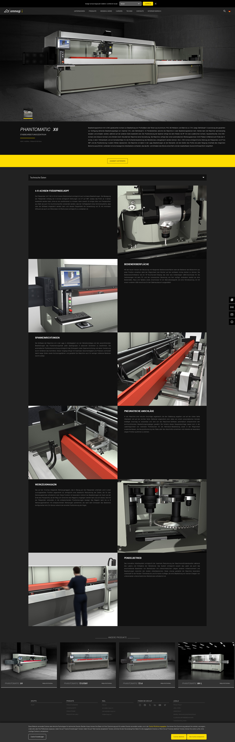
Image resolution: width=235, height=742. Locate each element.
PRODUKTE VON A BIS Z (72, 714)
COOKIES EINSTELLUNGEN (180, 720)
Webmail (104, 705)
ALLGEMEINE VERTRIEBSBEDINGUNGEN (183, 717)
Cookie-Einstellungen (37, 736)
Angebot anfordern (117, 161)
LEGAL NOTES (176, 708)
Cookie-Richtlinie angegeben (157, 726)
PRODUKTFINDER (70, 711)
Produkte (92, 11)
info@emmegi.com (107, 714)
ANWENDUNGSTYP (71, 708)
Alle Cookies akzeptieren (196, 736)
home (21, 141)
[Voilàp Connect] (232, 307)
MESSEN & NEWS (106, 11)
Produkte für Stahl (36, 141)
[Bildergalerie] (28, 116)
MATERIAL (26, 141)
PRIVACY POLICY (177, 705)
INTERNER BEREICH (154, 11)
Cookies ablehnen (178, 736)
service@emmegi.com (107, 708)
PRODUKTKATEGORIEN (72, 705)
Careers (119, 11)
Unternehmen (79, 11)
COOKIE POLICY (177, 711)
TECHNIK (129, 11)
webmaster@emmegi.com (108, 711)
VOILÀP (33, 705)
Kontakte (140, 11)
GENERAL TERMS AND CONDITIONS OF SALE (184, 714)
